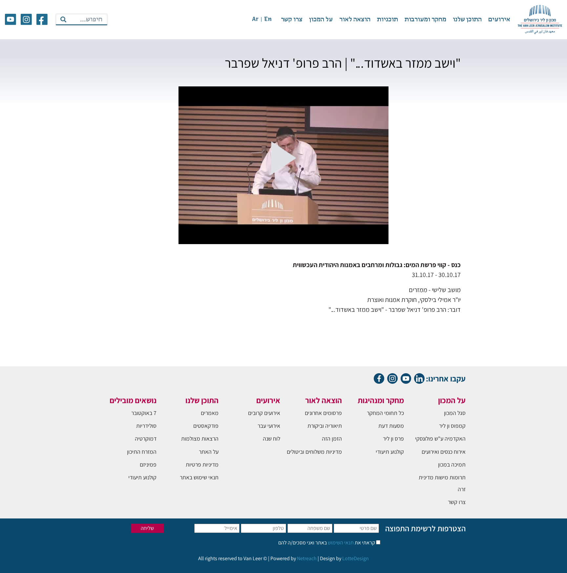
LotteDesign (355, 558)
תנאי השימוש (340, 542)
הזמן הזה (332, 438)
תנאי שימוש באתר (199, 477)
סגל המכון (455, 413)
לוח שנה (271, 438)
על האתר (209, 451)
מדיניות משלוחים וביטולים (314, 451)
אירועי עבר (269, 425)
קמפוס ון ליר (452, 425)
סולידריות (146, 425)
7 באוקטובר (144, 413)
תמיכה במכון (452, 464)
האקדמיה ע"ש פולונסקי (440, 438)
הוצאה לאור (354, 19)
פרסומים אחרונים (323, 413)
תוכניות (387, 19)
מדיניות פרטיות (202, 464)
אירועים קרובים (264, 413)
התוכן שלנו (467, 19)
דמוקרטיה (146, 438)
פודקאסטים (206, 425)
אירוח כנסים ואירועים (444, 451)
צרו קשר (292, 19)
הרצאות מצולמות (200, 438)
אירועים (499, 19)
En (268, 19)
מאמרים (210, 413)
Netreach (307, 558)
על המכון (321, 19)
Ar (255, 19)
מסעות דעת (391, 425)
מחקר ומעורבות (425, 19)
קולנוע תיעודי (390, 451)
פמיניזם (148, 464)
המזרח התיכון (142, 451)
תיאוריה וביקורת (324, 425)
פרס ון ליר (393, 438)
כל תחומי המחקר (385, 413)
